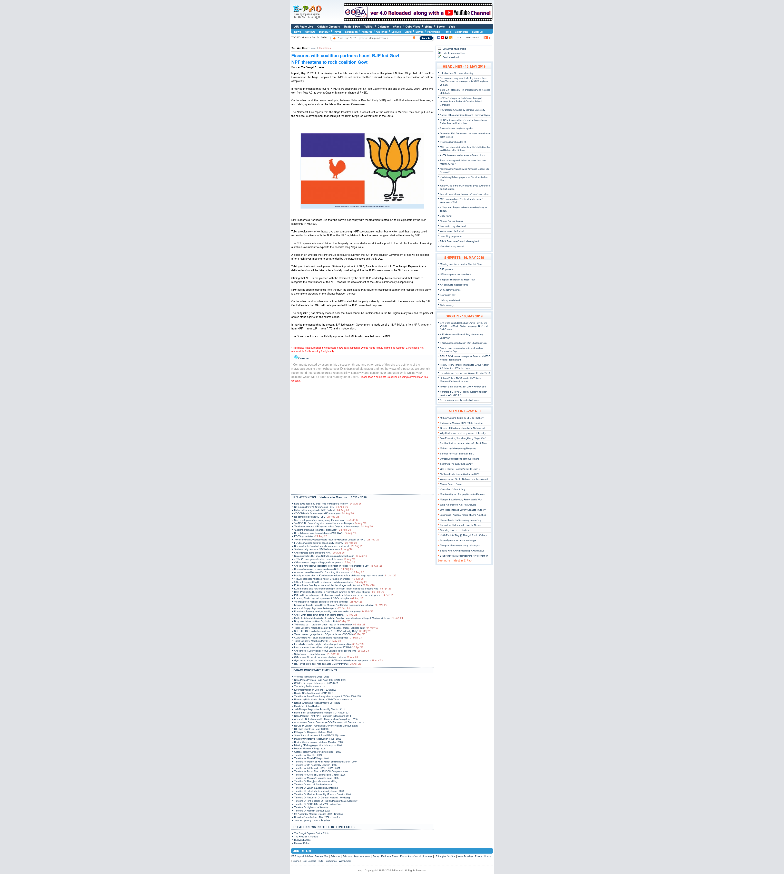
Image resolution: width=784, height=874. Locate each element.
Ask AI (426, 38)
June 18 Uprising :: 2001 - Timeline (312, 820)
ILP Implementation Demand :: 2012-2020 (315, 689)
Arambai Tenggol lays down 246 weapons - (322, 608)
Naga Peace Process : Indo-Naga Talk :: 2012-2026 (320, 679)
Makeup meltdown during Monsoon (458, 448)
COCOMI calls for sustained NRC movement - (324, 513)
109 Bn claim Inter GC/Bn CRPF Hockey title (463, 386)
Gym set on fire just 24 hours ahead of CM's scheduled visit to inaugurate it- (338, 660)
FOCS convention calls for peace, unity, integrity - (325, 542)
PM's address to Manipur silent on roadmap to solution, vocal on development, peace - (344, 595)
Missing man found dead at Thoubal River (461, 264)
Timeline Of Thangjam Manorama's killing (315, 781)
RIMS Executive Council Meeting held (459, 241)
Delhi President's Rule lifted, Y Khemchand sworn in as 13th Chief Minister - (339, 591)
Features (367, 31)
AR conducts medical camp (454, 284)
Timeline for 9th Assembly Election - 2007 (315, 764)
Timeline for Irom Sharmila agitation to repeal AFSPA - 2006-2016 (327, 696)
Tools (447, 31)
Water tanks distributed (451, 231)
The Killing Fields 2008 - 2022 (309, 686)
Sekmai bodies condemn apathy (456, 128)
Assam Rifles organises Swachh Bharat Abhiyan (465, 114)
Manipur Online (302, 843)
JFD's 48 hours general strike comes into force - (324, 559)
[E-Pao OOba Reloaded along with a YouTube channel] (418, 20)
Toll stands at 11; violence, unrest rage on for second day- (329, 624)
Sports (296, 860)
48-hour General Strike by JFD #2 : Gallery (462, 417)
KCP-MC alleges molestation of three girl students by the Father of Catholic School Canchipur (461, 101)
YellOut (368, 26)
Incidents (427, 856)
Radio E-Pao (352, 26)
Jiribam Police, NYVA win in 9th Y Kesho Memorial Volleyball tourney (461, 379)
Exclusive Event (389, 856)
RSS (320, 860)
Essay (375, 856)
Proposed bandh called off (453, 141)
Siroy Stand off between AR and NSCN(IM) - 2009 (319, 735)
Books (441, 26)
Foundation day (447, 294)
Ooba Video (412, 26)
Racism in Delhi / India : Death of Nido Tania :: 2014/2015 (323, 699)
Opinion (488, 856)
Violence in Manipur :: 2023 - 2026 (311, 676)
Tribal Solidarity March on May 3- (317, 640)
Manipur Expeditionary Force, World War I (461, 499)
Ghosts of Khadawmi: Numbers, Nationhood (462, 428)
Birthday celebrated (450, 299)
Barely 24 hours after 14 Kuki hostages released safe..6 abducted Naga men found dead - (345, 575)
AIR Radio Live (303, 26)
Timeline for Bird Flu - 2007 (308, 755)
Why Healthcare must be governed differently (463, 433)
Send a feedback (451, 57)
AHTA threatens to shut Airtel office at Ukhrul (463, 155)
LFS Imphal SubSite (445, 856)
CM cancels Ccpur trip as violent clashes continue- (326, 657)
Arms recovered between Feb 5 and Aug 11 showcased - (329, 572)
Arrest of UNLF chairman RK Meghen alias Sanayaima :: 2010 (325, 719)
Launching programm (451, 236)
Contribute (461, 31)
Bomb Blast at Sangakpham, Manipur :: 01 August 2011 (322, 712)
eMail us (477, 31)
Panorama (433, 31)
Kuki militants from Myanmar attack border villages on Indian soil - (334, 585)
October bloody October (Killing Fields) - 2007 (317, 751)
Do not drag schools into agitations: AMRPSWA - (325, 533)
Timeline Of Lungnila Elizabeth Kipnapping (316, 787)
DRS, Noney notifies (450, 289)
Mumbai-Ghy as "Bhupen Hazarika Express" (463, 494)
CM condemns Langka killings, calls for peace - (324, 562)
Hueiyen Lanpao (302, 839)
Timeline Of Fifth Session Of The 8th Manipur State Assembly (325, 800)
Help (360, 870)
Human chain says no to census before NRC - (323, 568)
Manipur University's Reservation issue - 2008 (317, 738)
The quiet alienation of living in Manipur (460, 545)
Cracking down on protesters (454, 530)
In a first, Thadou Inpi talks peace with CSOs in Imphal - (328, 598)
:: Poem (451, 484)
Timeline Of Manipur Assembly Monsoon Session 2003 (322, 794)
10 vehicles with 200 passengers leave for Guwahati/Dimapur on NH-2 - (336, 539)
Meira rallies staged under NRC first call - (321, 510)
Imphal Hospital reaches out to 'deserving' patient (465, 193)
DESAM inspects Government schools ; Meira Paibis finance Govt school (463, 121)
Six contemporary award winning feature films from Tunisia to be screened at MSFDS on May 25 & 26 (464, 81)
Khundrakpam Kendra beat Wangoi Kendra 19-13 (465, 373)
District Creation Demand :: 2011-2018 (313, 692)
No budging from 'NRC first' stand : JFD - (321, 506)
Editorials (336, 856)
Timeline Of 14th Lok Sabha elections (313, 784)
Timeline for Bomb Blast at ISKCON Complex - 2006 (321, 771)
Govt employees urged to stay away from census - (326, 519)
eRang (397, 26)
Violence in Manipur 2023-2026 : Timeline (461, 422)
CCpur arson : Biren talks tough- (316, 653)
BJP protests (446, 269)
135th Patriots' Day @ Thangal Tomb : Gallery (463, 535)
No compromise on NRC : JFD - (316, 516)
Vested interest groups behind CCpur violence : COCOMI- (329, 634)
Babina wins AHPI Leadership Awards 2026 (462, 550)
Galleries (382, 31)
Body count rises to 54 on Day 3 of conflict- (322, 621)
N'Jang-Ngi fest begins (451, 220)
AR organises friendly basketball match (460, 400)
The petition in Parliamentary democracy (460, 519)
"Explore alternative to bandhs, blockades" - (322, 529)
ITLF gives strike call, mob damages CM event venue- (327, 663)
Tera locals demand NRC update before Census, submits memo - (333, 526)
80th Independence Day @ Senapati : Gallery (463, 509)
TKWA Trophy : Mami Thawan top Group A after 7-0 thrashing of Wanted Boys (464, 366)
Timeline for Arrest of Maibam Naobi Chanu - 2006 (319, 774)
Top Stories (331, 860)
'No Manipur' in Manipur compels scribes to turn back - (328, 601)
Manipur (324, 31)
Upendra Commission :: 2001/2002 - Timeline (317, 817)
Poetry (478, 856)
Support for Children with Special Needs (460, 525)
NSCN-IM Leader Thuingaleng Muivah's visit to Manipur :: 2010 (326, 725)
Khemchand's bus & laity (452, 489)
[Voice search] (414, 38)
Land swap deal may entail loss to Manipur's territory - (328, 503)
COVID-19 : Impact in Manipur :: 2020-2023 (316, 683)
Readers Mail (322, 856)
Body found (445, 215)
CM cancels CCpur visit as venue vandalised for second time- (331, 650)
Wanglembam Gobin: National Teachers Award (464, 479)
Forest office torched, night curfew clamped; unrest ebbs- (329, 644)
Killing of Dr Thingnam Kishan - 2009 (313, 732)
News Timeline (465, 856)
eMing (428, 26)
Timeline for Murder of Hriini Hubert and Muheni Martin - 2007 (325, 761)
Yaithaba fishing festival (452, 246)
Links (408, 31)
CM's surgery (447, 305)
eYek (452, 26)
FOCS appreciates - (310, 536)
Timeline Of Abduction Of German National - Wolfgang (322, 797)
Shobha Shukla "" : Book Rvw (463, 443)
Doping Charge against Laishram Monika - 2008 (318, 741)
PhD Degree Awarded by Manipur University (462, 109)
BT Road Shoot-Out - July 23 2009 (311, 728)
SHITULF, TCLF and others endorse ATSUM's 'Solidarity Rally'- (332, 631)
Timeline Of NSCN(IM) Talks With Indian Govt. (318, 804)
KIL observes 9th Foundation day (456, 73)
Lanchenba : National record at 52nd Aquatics (463, 514)
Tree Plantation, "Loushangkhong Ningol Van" (463, 438)
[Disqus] (362, 437)
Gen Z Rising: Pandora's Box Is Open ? (460, 468)
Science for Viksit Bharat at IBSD (457, 453)
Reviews (310, 31)
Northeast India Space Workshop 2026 (459, 474)
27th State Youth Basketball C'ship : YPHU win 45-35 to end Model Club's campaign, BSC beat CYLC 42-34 (464, 326)
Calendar (383, 26)
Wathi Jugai (345, 860)
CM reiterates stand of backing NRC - (319, 552)
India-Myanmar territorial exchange (458, 540)
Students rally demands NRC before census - (323, 549)
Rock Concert (309, 860)
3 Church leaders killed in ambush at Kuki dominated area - (330, 582)
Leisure (396, 31)
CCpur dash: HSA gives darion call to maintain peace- (328, 637)
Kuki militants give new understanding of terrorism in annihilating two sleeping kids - (342, 588)
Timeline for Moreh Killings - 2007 (311, 758)
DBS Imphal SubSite (302, 856)
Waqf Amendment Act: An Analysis (458, 504)
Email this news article (454, 48)
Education (351, 31)
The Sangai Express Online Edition (312, 833)
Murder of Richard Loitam (307, 706)
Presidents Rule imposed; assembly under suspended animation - (333, 611)
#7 (456, 463)
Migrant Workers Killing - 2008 (309, 748)
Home (313, 48)
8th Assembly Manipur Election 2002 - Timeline (318, 813)
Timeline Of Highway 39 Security (311, 807)
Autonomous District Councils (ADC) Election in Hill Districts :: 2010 (329, 722)
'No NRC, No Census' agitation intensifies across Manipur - (330, 523)
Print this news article (454, 53)
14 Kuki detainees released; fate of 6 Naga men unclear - (329, 578)
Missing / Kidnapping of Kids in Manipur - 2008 (318, 745)
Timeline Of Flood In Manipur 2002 (312, 810)
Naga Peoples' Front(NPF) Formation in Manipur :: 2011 (322, 715)
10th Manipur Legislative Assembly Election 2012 (319, 709)
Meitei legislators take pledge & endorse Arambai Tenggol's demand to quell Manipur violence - (348, 618)
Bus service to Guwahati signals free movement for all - (328, 546)
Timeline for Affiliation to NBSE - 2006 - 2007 (317, 768)
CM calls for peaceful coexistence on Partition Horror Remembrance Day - (338, 565)
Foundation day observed (453, 226)
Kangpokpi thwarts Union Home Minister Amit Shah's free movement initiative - (340, 604)
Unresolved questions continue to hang (459, 458)
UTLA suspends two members (455, 274)
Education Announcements (356, 856)
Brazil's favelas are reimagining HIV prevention (464, 555)
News (297, 31)
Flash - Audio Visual (410, 856)
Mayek (419, 31)
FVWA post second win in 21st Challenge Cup (463, 342)
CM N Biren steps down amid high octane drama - (325, 614)
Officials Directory (328, 26)
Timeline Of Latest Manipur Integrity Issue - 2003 (319, 791)
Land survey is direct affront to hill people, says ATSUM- (328, 647)
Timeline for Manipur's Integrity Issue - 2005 (316, 777)
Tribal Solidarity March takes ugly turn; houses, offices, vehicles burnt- (336, 627)
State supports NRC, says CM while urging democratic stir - (331, 555)
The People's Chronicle (306, 836)
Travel (337, 31)
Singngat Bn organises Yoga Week (457, 279)
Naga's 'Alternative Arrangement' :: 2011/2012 (317, 702)
